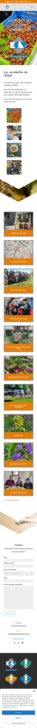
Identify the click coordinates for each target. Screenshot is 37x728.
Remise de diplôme (18, 319)
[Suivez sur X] (18, 642)
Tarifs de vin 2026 (18, 233)
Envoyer (9, 614)
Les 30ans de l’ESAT (18, 290)
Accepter (18, 712)
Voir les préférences (18, 723)
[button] (34, 691)
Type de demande (10, 569)
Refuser (18, 718)
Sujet (5, 578)
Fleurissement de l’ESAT (18, 377)
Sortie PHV (18, 436)
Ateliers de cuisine (18, 493)
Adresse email (9, 563)
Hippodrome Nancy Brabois (18, 406)
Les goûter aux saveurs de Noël (18, 348)
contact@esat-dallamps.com (18, 634)
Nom (5, 557)
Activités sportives (18, 464)
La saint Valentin (18, 262)
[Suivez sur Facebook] (14, 642)
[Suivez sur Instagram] (22, 642)
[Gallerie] (14, 122)
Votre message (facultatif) (13, 584)
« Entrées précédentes (12, 500)
